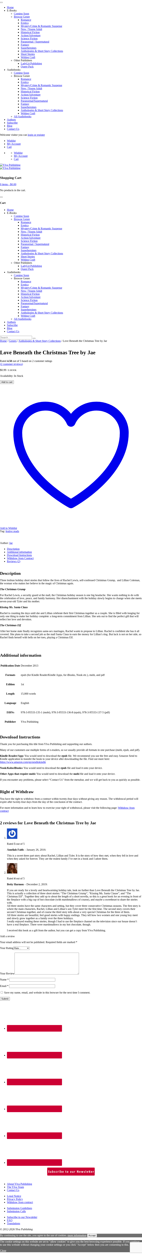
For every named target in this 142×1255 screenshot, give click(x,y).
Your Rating (6, 948)
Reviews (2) (13, 561)
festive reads (12, 531)
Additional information (19, 552)
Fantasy (25, 44)
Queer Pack (27, 66)
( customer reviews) (11, 364)
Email (4, 986)
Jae (11, 543)
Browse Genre (22, 16)
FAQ (9, 1220)
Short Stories (28, 54)
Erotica (25, 22)
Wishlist (11, 140)
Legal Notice (14, 1196)
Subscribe (12, 122)
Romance (26, 19)
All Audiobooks (22, 116)
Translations (13, 1223)
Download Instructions (19, 555)
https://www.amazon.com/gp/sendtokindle (23, 762)
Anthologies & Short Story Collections (42, 51)
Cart (9, 146)
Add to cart (6, 382)
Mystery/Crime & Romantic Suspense (41, 26)
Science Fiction (29, 38)
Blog (9, 125)
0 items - (8, 184)
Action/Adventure (31, 35)
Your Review (7, 973)
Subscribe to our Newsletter (22, 1217)
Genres (13, 340)
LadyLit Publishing (31, 63)
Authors (11, 119)
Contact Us (13, 128)
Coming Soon (21, 13)
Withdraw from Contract (20, 558)
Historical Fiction (30, 32)
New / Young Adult (31, 29)
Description (13, 548)
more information (77, 1235)
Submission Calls (16, 1211)
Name (4, 979)
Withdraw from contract (20, 1202)
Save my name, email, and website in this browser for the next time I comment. (47, 992)
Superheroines (28, 47)
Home (10, 7)
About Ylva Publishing (19, 1183)
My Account (14, 143)
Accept (92, 1235)
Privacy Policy (15, 1199)
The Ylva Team (15, 1187)
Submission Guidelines (19, 1208)
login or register (36, 134)
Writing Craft (28, 57)
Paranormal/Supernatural (34, 100)
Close (3, 1250)
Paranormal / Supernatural (35, 41)
